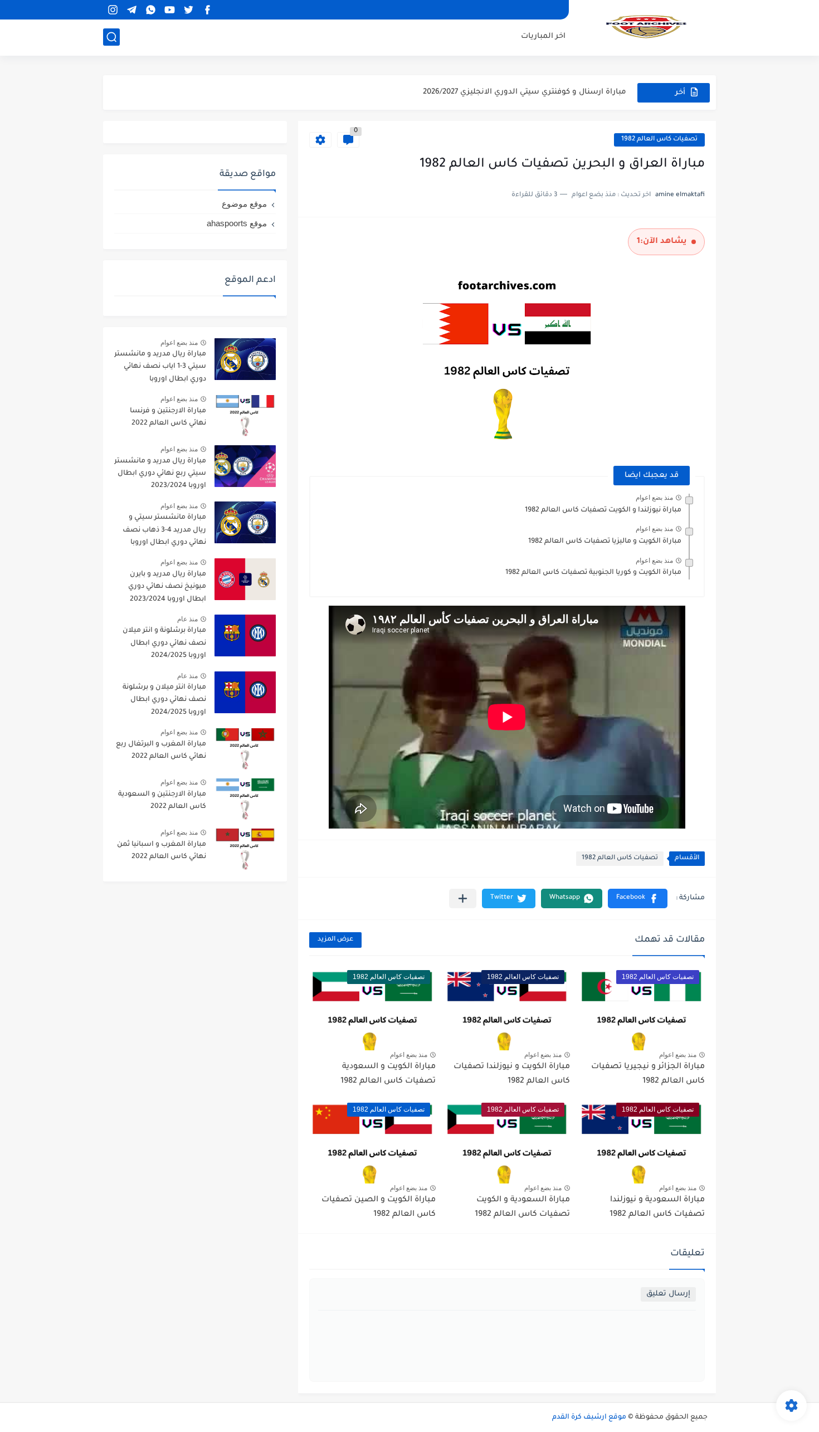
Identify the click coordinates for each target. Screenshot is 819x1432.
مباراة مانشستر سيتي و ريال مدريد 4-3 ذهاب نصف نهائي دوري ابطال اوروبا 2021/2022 (164, 532)
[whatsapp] (150, 9)
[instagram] (112, 9)
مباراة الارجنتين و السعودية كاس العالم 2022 (162, 801)
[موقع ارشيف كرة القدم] (646, 26)
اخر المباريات (543, 36)
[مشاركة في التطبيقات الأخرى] (462, 898)
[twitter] (188, 9)
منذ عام (187, 619)
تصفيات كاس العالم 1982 (659, 139)
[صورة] (245, 359)
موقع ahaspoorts (237, 223)
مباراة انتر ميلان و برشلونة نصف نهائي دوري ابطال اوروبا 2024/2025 (164, 700)
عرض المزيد (335, 939)
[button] (637, 898)
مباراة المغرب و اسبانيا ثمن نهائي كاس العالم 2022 (161, 851)
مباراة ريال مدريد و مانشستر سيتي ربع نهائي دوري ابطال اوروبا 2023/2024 (160, 473)
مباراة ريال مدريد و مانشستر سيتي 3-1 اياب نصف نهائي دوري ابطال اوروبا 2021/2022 (160, 368)
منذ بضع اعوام (654, 497)
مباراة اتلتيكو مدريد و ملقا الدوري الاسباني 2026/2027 (533, 92)
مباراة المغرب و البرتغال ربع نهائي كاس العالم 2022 (161, 751)
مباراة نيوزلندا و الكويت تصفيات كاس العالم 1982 (603, 510)
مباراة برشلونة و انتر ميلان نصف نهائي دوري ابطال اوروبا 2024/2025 (164, 643)
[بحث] (111, 37)
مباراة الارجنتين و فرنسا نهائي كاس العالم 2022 (168, 417)
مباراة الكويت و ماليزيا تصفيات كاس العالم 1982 (604, 541)
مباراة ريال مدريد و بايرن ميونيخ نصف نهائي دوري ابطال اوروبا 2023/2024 (167, 587)
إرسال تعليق (668, 1294)
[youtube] (169, 9)
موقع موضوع (244, 203)
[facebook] (207, 9)
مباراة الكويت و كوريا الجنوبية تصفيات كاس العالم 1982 (593, 573)
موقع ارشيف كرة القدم (589, 1417)
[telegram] (131, 9)
